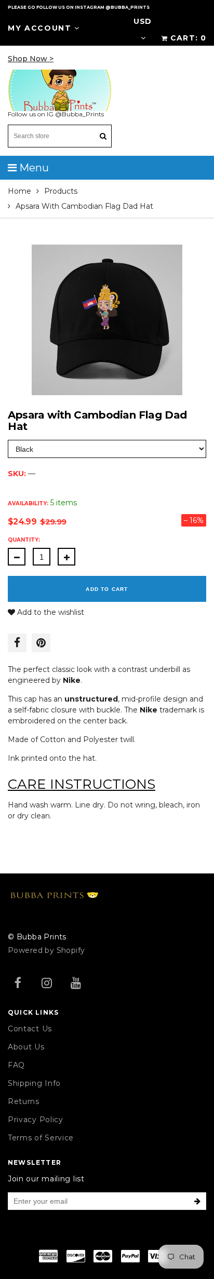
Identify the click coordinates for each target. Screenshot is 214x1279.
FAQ (16, 1065)
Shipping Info (34, 1083)
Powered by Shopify (46, 950)
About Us (26, 1047)
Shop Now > (31, 58)
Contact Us (30, 1028)
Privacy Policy (35, 1119)
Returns (23, 1101)
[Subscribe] (197, 1201)
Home (19, 191)
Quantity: (24, 539)
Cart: (188, 38)
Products (60, 191)
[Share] (17, 643)
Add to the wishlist (49, 612)
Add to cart (107, 589)
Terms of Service (41, 1137)
